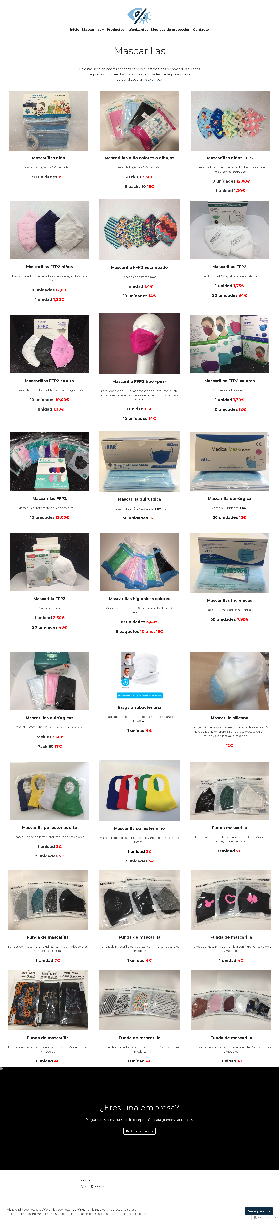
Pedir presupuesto (139, 1131)
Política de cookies (134, 1213)
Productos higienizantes (127, 29)
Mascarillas (91, 29)
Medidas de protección (170, 29)
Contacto (201, 29)
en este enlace (150, 79)
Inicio (74, 29)
